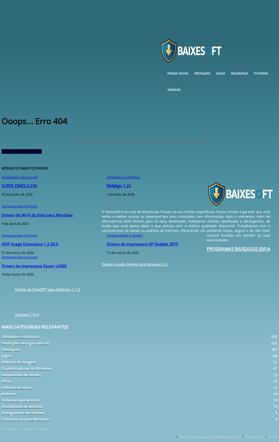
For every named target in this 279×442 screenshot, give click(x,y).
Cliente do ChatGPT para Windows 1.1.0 (47, 289)
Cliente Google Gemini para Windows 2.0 (134, 264)
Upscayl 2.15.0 (27, 315)
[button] (269, 49)
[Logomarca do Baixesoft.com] (240, 194)
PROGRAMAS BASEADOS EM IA (238, 248)
